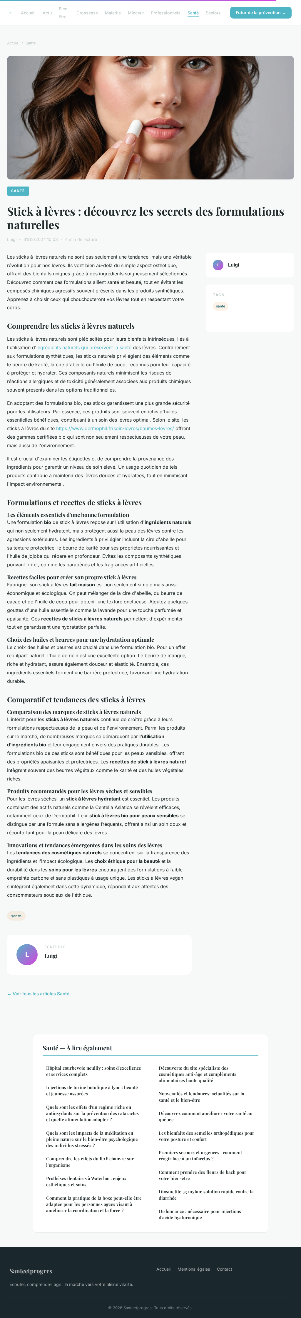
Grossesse (87, 12)
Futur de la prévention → (261, 12)
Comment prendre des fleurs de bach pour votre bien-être (202, 1175)
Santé (193, 12)
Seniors (213, 12)
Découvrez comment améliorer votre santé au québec (205, 1116)
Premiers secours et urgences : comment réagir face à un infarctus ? (200, 1155)
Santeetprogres (30, 1271)
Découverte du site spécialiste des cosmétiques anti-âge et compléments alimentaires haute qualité (197, 1074)
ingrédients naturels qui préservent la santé (83, 347)
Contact (224, 1269)
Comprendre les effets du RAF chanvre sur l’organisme (90, 1162)
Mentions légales (194, 1269)
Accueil (28, 12)
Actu (47, 12)
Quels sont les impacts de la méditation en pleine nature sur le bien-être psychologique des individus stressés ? (92, 1139)
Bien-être (64, 12)
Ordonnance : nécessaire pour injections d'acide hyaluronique (200, 1214)
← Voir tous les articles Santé (38, 993)
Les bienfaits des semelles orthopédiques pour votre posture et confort (206, 1136)
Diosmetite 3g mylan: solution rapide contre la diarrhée (206, 1195)
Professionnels (165, 12)
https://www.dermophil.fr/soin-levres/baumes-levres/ (115, 428)
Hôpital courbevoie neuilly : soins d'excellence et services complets (93, 1071)
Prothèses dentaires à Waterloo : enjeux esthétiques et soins (86, 1181)
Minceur (136, 12)
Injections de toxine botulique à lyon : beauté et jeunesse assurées (92, 1090)
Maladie (113, 12)
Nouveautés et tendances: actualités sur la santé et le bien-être (201, 1097)
